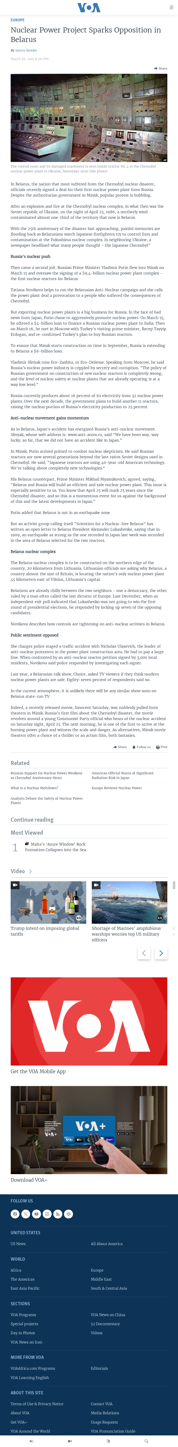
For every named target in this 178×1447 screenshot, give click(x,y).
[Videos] (70, 1441)
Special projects (24, 1324)
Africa (16, 1270)
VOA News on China (108, 1315)
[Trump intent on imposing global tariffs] (48, 902)
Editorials (99, 1368)
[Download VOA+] (89, 1130)
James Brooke (26, 50)
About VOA (20, 1413)
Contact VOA (102, 1404)
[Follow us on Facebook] (15, 1214)
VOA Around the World (30, 1431)
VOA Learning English (30, 1377)
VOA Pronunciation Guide (113, 1431)
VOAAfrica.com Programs (33, 1368)
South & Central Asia (109, 1288)
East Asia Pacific (25, 1288)
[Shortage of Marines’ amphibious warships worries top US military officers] (129, 902)
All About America (107, 1244)
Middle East (101, 1279)
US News (18, 1244)
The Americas (23, 1279)
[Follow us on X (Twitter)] (25, 1214)
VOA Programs (23, 1315)
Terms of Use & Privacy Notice (37, 1404)
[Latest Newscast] (31, 1441)
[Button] (160, 68)
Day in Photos (23, 1333)
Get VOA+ (19, 1422)
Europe (18, 20)
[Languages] (108, 1441)
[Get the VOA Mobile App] (89, 1021)
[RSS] (57, 1214)
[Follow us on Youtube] (36, 1214)
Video (18, 872)
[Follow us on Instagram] (47, 1214)
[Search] (146, 1441)
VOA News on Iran (26, 1342)
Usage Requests (104, 1422)
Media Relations (105, 1413)
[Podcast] (68, 1214)
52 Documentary (105, 1324)
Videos (96, 1333)
